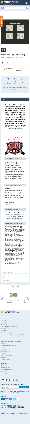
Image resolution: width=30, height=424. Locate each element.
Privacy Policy (4, 353)
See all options (15, 90)
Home (2, 13)
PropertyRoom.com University (8, 345)
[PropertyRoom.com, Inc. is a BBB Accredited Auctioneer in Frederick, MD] (6, 407)
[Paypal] (3, 399)
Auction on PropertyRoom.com (8, 332)
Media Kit (3, 322)
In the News (4, 320)
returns (9, 171)
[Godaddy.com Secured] (21, 407)
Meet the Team (5, 328)
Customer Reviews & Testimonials (9, 326)
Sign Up (24, 387)
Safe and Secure (5, 367)
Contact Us (4, 371)
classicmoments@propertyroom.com (15, 214)
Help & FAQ (4, 374)
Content (1, 21)
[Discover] (18, 399)
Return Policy (4, 357)
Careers (3, 343)
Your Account (4, 365)
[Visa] (7, 399)
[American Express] (15, 399)
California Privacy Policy (7, 355)
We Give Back (4, 324)
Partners (3, 339)
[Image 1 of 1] (15, 31)
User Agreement (5, 351)
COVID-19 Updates (5, 376)
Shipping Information (6, 369)
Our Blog (3, 330)
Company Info (4, 318)
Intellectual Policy (5, 359)
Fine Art (8, 13)
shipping (21, 169)
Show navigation (3, 8)
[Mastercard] (11, 399)
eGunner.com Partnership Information (11, 341)
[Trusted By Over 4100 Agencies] (14, 407)
